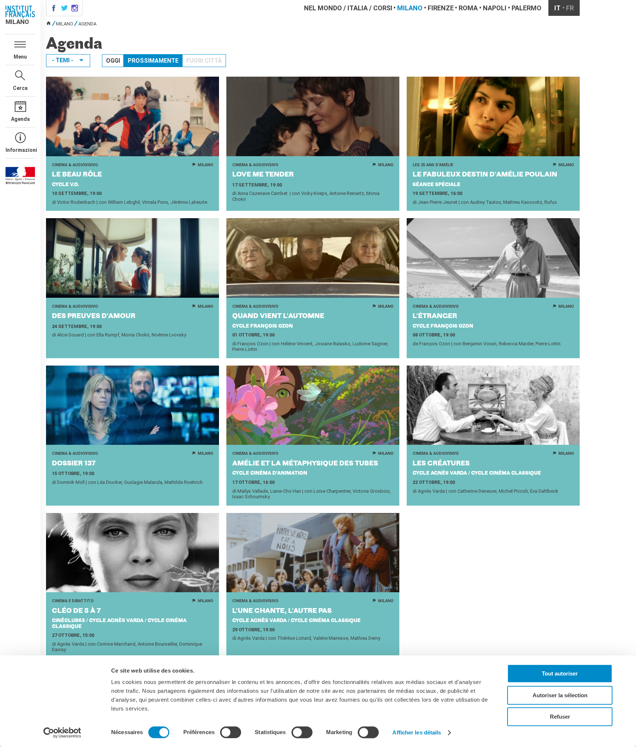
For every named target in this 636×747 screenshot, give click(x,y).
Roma (468, 8)
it (557, 8)
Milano (410, 8)
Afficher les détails (416, 732)
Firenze (441, 8)
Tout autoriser (560, 673)
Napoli (494, 8)
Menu (20, 57)
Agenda (20, 119)
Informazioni (20, 150)
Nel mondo (323, 8)
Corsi (382, 8)
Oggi (113, 60)
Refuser (560, 716)
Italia (357, 8)
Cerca (20, 88)
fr (570, 8)
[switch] (230, 732)
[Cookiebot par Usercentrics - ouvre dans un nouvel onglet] (62, 732)
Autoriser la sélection (560, 695)
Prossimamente (153, 60)
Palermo (526, 8)
